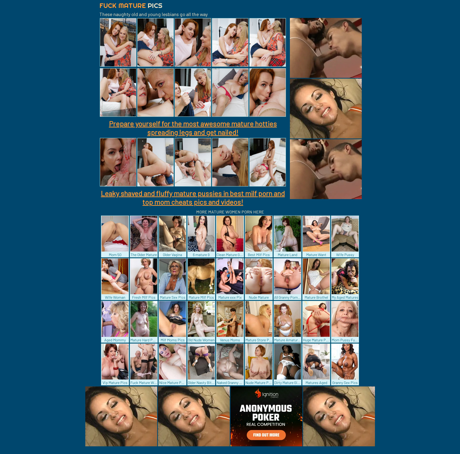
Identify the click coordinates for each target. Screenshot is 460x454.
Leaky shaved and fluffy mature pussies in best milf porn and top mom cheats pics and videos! (193, 197)
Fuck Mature (130, 5)
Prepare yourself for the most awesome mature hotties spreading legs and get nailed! (193, 127)
